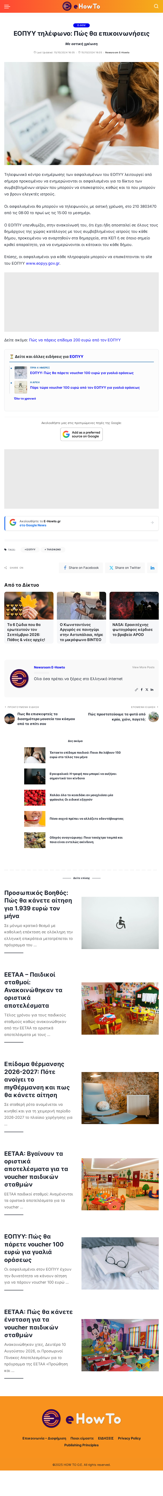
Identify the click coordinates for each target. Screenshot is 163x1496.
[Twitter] (146, 689)
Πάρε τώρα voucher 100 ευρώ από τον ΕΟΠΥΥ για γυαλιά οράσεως (85, 388)
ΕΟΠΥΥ (76, 356)
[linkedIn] (152, 567)
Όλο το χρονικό (25, 398)
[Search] (156, 6)
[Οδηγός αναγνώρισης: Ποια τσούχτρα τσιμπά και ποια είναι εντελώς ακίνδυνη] (34, 840)
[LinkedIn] (152, 689)
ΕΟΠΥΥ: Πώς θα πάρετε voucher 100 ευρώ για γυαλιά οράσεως (82, 373)
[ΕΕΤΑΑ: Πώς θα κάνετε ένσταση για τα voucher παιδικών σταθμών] (120, 1345)
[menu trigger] (8, 6)
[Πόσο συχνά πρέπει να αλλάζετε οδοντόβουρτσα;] (34, 819)
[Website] (136, 689)
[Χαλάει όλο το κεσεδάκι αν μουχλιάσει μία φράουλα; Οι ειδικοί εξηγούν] (34, 798)
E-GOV (81, 25)
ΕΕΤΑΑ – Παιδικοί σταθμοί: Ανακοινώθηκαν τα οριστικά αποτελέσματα (33, 990)
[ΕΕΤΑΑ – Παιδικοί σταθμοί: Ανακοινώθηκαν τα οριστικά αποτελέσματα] (120, 1008)
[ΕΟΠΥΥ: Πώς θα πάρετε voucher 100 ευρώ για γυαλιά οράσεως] (120, 1263)
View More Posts (143, 667)
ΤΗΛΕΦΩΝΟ (54, 549)
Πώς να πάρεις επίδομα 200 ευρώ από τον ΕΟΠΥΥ (75, 340)
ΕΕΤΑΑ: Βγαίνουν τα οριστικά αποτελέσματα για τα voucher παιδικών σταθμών (36, 1169)
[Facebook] (141, 689)
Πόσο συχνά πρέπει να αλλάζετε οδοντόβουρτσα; (87, 818)
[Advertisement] (81, 302)
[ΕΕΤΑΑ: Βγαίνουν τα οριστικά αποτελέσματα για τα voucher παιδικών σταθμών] (120, 1184)
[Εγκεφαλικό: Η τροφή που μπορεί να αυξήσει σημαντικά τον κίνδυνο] (34, 776)
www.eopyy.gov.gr (42, 263)
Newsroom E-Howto (117, 52)
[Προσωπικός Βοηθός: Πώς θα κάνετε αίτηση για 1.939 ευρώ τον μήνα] (120, 923)
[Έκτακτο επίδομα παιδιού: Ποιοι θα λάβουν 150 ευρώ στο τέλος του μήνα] (34, 755)
